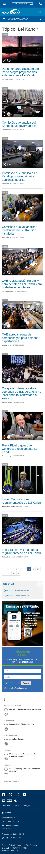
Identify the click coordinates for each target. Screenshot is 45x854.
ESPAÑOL (16, 806)
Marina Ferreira (6, 129)
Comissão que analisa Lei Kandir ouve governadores (19, 124)
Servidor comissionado (11, 821)
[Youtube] (23, 794)
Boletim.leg (8, 720)
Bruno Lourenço (7, 456)
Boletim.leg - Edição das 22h (21, 724)
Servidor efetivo (8, 818)
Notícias (5, 34)
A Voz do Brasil (10, 735)
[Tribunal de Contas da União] (15, 800)
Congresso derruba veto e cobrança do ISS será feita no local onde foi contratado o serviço (21, 393)
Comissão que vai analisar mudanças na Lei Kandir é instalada (19, 230)
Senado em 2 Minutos (12, 706)
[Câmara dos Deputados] (4, 800)
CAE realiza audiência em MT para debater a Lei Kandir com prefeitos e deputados (22, 284)
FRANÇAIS (26, 806)
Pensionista (7, 828)
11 (4, 573)
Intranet (7, 813)
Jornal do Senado (16, 739)
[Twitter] (10, 794)
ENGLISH (6, 806)
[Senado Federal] (22, 3)
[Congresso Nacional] (9, 800)
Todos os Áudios (10, 782)
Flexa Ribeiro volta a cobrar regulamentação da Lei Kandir (21, 551)
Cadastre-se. (21, 688)
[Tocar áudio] (4, 60)
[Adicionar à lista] (9, 60)
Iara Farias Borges (7, 79)
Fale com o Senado (12, 838)
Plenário (4, 464)
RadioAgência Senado (8, 506)
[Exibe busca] (39, 12)
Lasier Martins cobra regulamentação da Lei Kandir (21, 501)
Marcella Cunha (6, 183)
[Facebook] (4, 794)
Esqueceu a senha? (12, 683)
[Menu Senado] (4, 4)
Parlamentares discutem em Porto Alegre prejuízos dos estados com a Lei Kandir (20, 72)
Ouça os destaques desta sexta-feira (25, 709)
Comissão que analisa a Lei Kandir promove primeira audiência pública (20, 176)
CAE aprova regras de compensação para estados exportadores (20, 338)
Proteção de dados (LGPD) (13, 834)
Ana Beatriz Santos (8, 291)
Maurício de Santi (7, 402)
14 (14, 573)
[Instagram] (17, 794)
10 (38, 569)
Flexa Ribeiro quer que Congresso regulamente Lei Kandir (20, 449)
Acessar (26, 683)
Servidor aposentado (11, 825)
